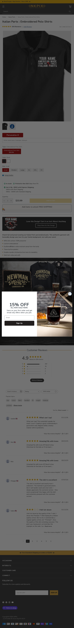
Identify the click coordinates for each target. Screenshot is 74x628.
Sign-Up (19, 323)
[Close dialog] (69, 293)
